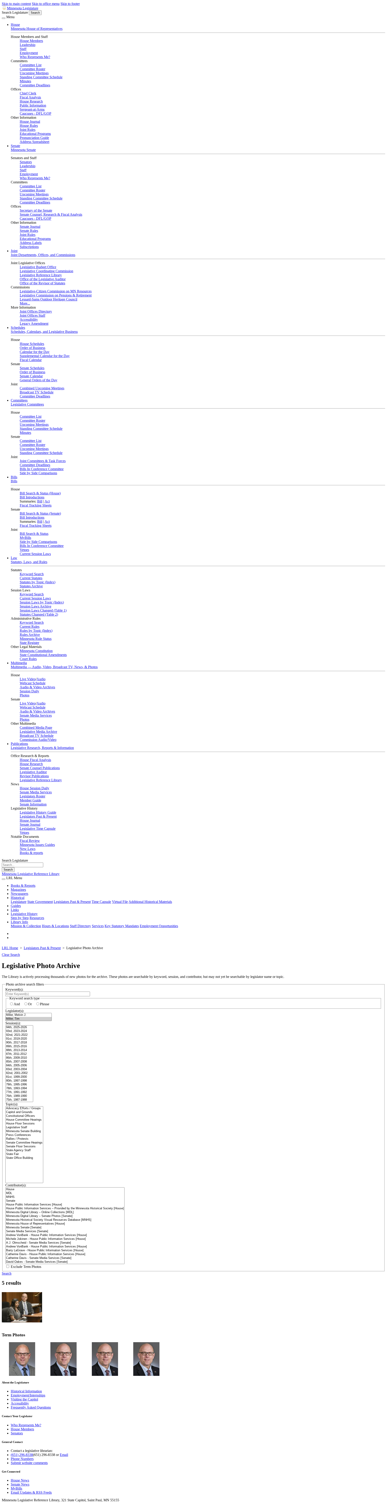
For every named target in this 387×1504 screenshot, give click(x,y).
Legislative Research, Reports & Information (42, 748)
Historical (17, 898)
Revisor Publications (34, 776)
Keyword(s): (14, 989)
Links (15, 910)
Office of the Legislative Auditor (43, 279)
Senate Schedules (32, 368)
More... (25, 303)
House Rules (29, 125)
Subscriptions (29, 247)
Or (30, 1004)
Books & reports (31, 853)
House (15, 24)
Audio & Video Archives (37, 687)
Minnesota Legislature (22, 8)
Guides (16, 906)
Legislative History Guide (38, 812)
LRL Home (10, 948)
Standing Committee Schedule (41, 77)
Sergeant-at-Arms (32, 109)
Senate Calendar (31, 376)
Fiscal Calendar (31, 360)
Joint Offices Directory (36, 311)
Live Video (28, 679)
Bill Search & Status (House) (40, 493)
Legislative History (24, 914)
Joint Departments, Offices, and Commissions (43, 255)
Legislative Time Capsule (38, 828)
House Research (31, 101)
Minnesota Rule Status (36, 639)
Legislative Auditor (33, 772)
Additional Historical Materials (150, 902)
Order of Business (32, 348)
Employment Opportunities (159, 926)
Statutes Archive (31, 586)
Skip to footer (70, 4)
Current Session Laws (35, 554)
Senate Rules (29, 231)
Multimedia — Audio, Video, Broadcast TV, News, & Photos (54, 667)
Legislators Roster (32, 796)
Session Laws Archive (35, 606)
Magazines (18, 889)
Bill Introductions (32, 497)
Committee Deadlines (35, 85)
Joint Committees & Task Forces (43, 461)
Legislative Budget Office (38, 267)
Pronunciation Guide (34, 138)
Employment (29, 53)
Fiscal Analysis (30, 97)
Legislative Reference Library (41, 275)
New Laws (27, 849)
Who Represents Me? (35, 57)
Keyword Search (32, 574)
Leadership (27, 45)
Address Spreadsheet (34, 142)
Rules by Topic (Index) (36, 630)
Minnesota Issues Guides (37, 845)
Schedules (18, 327)
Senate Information (33, 804)
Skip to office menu (46, 4)
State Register (29, 643)
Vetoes (24, 550)
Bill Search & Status (34, 534)
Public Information (33, 105)
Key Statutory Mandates (122, 926)
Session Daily (29, 691)
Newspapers (19, 894)
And (17, 1004)
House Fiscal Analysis (35, 760)
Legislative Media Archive (38, 731)
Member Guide (30, 800)
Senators (26, 162)
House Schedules (32, 344)
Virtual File (120, 902)
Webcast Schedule (32, 683)
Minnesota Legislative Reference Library (31, 874)
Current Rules (29, 626)
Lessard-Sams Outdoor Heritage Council (48, 299)
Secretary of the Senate (36, 210)
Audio (41, 679)
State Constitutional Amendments (43, 655)
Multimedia (19, 663)
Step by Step (20, 918)
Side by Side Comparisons (38, 473)
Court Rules (28, 659)
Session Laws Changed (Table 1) (43, 610)
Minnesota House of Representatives (36, 29)
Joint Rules (27, 130)
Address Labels (31, 243)
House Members (31, 41)
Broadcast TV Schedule (37, 392)
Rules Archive (30, 635)
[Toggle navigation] (3, 18)
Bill (39, 501)
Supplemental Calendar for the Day (45, 356)
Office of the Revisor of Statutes (42, 283)
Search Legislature (15, 12)
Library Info (19, 922)
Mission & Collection (26, 926)
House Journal (30, 121)
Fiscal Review (30, 841)
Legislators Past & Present (38, 816)
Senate (15, 146)
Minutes (25, 81)
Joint (14, 251)
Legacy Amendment (34, 323)
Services (98, 926)
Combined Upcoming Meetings (42, 388)
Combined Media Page (36, 727)
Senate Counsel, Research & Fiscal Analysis (51, 214)
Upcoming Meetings (34, 73)
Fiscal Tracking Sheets (36, 505)
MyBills (25, 538)
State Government (40, 902)
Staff (23, 49)
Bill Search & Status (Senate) (40, 513)
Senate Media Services (36, 715)
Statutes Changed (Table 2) (39, 614)
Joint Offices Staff (32, 315)
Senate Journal (30, 226)
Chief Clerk (28, 93)
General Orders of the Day (38, 380)
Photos (24, 695)
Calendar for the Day (34, 352)
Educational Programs (35, 134)
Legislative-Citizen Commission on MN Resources (56, 291)
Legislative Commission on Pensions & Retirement (56, 295)
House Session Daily (34, 788)
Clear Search (11, 955)
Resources (37, 918)
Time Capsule (101, 902)
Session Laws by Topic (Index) (42, 602)
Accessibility (29, 319)
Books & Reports (23, 885)
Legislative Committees (27, 404)
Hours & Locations (55, 926)
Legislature (18, 902)
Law (14, 558)
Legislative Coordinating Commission (46, 271)
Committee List (30, 65)
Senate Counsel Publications (40, 768)
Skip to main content (16, 4)
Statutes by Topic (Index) (37, 582)
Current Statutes (31, 578)
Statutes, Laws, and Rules (29, 562)
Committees (19, 400)
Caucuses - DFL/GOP (35, 113)
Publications (19, 744)
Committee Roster (32, 69)
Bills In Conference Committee (42, 469)
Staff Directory (80, 926)
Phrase (44, 1004)
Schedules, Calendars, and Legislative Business (44, 332)
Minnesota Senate (23, 150)
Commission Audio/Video (38, 740)
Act (47, 501)
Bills (14, 477)
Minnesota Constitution (36, 651)
